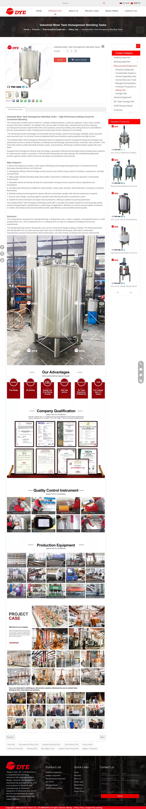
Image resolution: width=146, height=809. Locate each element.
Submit (120, 796)
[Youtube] (2, 260)
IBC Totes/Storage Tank (124, 102)
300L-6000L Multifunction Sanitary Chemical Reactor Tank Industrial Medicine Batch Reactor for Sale (124, 153)
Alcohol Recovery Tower (126, 80)
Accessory (118, 110)
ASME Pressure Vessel (123, 106)
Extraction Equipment (125, 70)
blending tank (32, 748)
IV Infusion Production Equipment (128, 87)
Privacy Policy (79, 791)
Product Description (15, 109)
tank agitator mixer (48, 748)
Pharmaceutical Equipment (125, 66)
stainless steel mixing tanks (69, 748)
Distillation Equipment (54, 772)
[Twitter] (2, 254)
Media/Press (78, 785)
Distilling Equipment (122, 57)
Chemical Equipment (122, 97)
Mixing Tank (120, 90)
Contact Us (78, 788)
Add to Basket (81, 60)
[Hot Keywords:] (104, 3)
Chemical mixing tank (15, 748)
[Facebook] (2, 247)
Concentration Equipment (126, 73)
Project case (78, 782)
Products (77, 775)
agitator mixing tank (90, 748)
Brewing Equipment (122, 62)
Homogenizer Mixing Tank (28, 744)
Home (76, 772)
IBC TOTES (50, 782)
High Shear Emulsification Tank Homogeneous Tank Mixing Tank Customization (124, 253)
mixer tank (11, 744)
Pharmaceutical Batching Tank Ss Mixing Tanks (124, 186)
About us (77, 779)
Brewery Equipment (53, 775)
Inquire (60, 60)
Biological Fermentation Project (128, 83)
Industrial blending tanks (51, 744)
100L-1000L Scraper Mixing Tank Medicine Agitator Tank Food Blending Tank (124, 286)
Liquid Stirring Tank (71, 744)
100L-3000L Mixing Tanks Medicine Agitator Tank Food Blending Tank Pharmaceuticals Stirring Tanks (124, 219)
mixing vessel (87, 744)
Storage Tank (121, 93)
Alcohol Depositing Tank (126, 76)
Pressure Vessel (51, 785)
